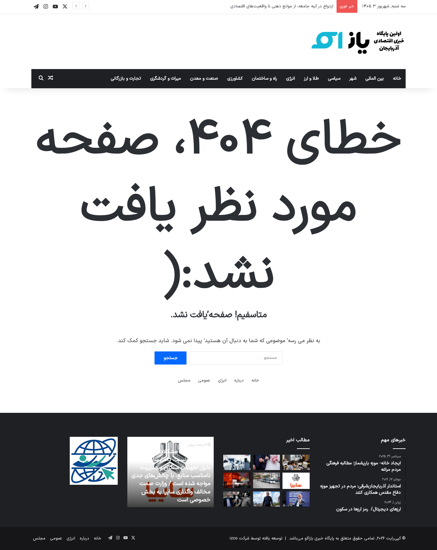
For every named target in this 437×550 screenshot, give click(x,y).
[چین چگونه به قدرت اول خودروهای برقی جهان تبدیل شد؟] (236, 480)
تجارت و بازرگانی (126, 78)
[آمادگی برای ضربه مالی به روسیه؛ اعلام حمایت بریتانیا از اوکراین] (266, 499)
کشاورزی (235, 78)
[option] (170, 472)
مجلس (184, 380)
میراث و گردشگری (165, 78)
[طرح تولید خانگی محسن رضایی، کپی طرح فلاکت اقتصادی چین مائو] (236, 499)
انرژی (290, 78)
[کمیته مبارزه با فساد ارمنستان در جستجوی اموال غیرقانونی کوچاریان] (296, 499)
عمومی (204, 380)
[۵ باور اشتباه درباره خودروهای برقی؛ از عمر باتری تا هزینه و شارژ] (236, 462)
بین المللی (374, 78)
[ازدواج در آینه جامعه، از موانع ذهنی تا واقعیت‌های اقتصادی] (266, 462)
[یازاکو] (358, 41)
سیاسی (334, 78)
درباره (239, 380)
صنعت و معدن (204, 78)
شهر (352, 78)
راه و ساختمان (264, 78)
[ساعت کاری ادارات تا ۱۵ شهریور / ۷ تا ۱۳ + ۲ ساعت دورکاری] (296, 462)
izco (234, 538)
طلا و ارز (311, 78)
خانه (397, 78)
